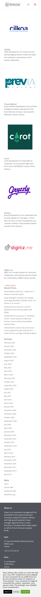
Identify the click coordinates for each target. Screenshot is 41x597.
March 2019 (8, 453)
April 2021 (8, 400)
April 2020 (8, 428)
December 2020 (10, 410)
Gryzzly (7, 213)
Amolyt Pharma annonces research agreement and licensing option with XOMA (18, 309)
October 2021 (9, 382)
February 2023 (9, 343)
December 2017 (10, 467)
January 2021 (9, 407)
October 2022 (9, 353)
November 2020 (10, 414)
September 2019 (10, 446)
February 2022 (9, 378)
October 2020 (9, 417)
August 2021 (9, 389)
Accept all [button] (25, 592)
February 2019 (9, 457)
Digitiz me (8, 270)
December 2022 (10, 350)
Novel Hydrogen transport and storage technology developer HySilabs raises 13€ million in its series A (20, 300)
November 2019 (10, 439)
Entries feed (8, 487)
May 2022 (7, 368)
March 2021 (8, 403)
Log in (6, 484)
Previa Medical (10, 104)
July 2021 (7, 392)
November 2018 (10, 464)
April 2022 (8, 371)
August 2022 (9, 360)
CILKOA (7, 49)
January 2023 (9, 346)
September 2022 (10, 357)
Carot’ (6, 158)
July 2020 (7, 424)
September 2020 (10, 421)
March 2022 (8, 375)
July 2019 (7, 449)
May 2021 (7, 396)
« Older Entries (9, 285)
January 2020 (9, 432)
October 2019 (9, 442)
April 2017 (8, 474)
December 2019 (10, 435)
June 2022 (8, 364)
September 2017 (10, 471)
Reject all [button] (8, 592)
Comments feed (10, 491)
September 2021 (10, 385)
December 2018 (10, 460)
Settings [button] (16, 592)
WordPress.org (9, 494)
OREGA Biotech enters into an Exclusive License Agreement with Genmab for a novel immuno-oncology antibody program (20, 330)
